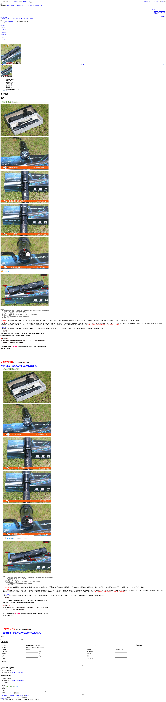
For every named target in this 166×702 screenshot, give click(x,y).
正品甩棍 (34, 18)
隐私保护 (7, 695)
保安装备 (3, 42)
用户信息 (163, 12)
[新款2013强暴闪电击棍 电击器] (11, 63)
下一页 (20, 672)
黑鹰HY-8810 (33, 5)
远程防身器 (25, 18)
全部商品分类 (4, 17)
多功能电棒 (19, 18)
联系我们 (12, 695)
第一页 (13, 672)
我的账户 (154, 9)
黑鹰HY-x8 (9, 5)
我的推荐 (159, 12)
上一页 (17, 672)
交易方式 (27, 695)
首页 (2, 18)
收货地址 (156, 13)
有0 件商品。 (162, 16)
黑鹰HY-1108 (26, 5)
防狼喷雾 (30, 18)
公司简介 (17, 695)
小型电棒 (9, 18)
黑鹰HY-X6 (20, 5)
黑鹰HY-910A (39, 5)
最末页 (23, 672)
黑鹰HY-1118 (15, 5)
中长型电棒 (14, 18)
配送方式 (22, 695)
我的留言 (161, 11)
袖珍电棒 (5, 18)
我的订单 (156, 11)
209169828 (5, 698)
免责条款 (3, 695)
